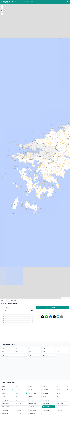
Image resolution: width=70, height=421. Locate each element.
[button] (2, 6)
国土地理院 (68, 298)
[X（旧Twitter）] (42, 316)
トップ (2, 300)
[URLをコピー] (61, 316)
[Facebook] (50, 316)
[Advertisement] (52, 330)
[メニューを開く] (67, 2)
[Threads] (54, 316)
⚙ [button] (1, 14)
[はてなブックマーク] (57, 316)
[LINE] (46, 316)
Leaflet (63, 298)
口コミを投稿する (53, 307)
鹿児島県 (7, 300)
